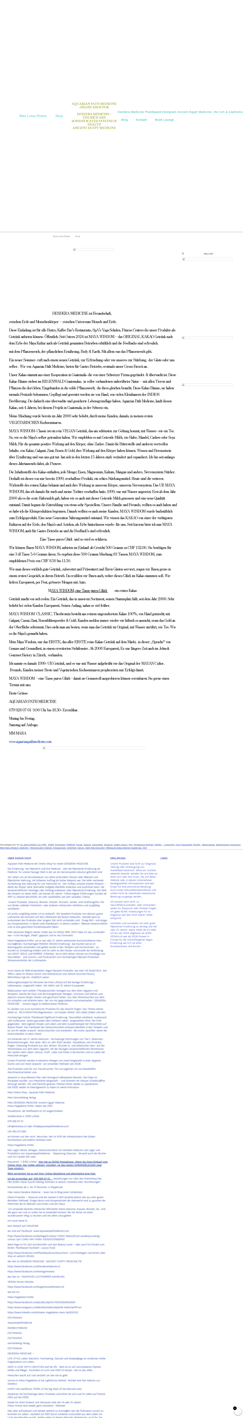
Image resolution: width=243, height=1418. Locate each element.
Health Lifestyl (120, 844)
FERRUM (70, 844)
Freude (79, 844)
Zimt (145, 848)
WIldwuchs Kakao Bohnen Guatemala (123, 848)
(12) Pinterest (15, 1317)
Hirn (131, 844)
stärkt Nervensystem (95, 848)
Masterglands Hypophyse (228, 844)
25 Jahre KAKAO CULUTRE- (33, 844)
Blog (124, 119)
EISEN (51, 844)
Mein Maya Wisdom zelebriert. (14, 848)
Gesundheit (97, 844)
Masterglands (208, 844)
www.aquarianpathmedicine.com (30, 741)
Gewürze (108, 844)
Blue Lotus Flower (33, 116)
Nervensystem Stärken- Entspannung (48, 848)
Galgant (87, 844)
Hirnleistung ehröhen (143, 844)
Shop (59, 116)
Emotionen (60, 844)
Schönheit (71, 848)
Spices (81, 848)
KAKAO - (159, 844)
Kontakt (141, 119)
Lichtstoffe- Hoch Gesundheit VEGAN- (182, 844)
